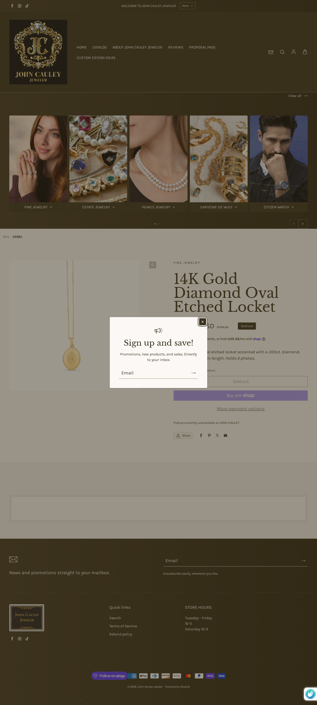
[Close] (202, 321)
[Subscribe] (193, 373)
